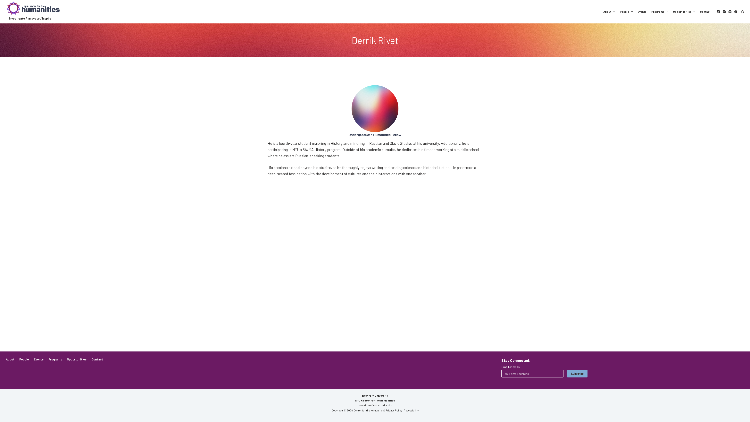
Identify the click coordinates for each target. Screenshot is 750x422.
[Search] (742, 11)
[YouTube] (724, 11)
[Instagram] (730, 11)
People (624, 11)
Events (642, 11)
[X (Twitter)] (718, 11)
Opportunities (682, 11)
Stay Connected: (515, 360)
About (607, 11)
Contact (705, 11)
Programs (657, 11)
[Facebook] (735, 11)
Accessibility (411, 410)
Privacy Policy (394, 410)
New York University (375, 395)
